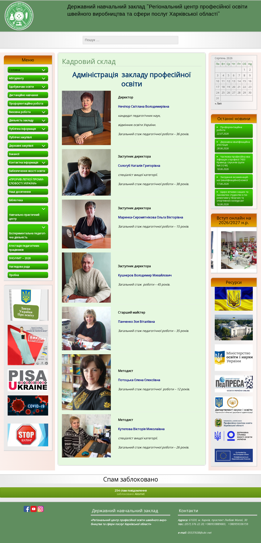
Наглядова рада (19, 266)
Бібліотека (16, 200)
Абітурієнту (16, 78)
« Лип (218, 103)
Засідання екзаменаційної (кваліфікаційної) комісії (233, 179)
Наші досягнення (20, 192)
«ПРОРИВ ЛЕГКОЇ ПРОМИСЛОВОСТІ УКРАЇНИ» (26, 181)
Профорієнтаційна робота (26, 103)
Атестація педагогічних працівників (24, 247)
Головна (14, 70)
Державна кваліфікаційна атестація (233, 143)
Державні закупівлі (21, 145)
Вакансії (14, 154)
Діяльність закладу (21, 120)
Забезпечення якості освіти (27, 171)
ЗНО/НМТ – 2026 (20, 258)
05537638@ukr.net (199, 532)
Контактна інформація (23, 162)
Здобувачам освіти (21, 86)
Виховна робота (20, 112)
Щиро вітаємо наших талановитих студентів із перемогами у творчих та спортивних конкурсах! (233, 196)
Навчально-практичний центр (24, 216)
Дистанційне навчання (23, 95)
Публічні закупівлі (20, 137)
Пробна (14, 275)
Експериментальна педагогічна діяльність (27, 235)
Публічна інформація (22, 129)
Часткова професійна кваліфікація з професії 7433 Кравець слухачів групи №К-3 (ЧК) (234, 161)
